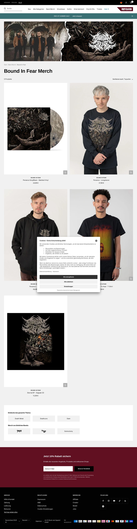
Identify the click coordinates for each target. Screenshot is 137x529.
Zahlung (7, 502)
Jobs (74, 509)
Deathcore (44, 419)
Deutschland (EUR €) (11, 521)
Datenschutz (42, 506)
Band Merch (50, 9)
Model (75, 506)
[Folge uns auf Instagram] (108, 501)
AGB (39, 502)
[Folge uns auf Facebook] (103, 501)
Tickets (99, 9)
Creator (75, 502)
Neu (29, 9)
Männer (7, 2)
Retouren (7, 509)
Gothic (69, 9)
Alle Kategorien (38, 9)
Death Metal (19, 419)
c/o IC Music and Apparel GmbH (52, 521)
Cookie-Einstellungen (45, 509)
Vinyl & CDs (90, 9)
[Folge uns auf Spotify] (103, 506)
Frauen (14, 2)
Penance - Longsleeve (101, 180)
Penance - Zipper (35, 286)
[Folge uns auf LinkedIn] (125, 501)
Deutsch (24, 520)
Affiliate (75, 499)
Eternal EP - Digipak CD (35, 393)
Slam (68, 419)
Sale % (106, 9)
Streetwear (61, 9)
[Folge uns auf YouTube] (114, 501)
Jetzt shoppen (77, 16)
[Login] (126, 2)
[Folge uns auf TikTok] (119, 501)
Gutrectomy (68, 431)
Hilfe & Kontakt (9, 499)
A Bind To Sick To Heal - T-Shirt (101, 286)
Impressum (41, 499)
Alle (20, 2)
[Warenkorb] (131, 3)
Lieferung (7, 506)
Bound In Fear (36, 177)
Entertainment (79, 9)
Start (5, 64)
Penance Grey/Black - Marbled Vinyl (35, 180)
